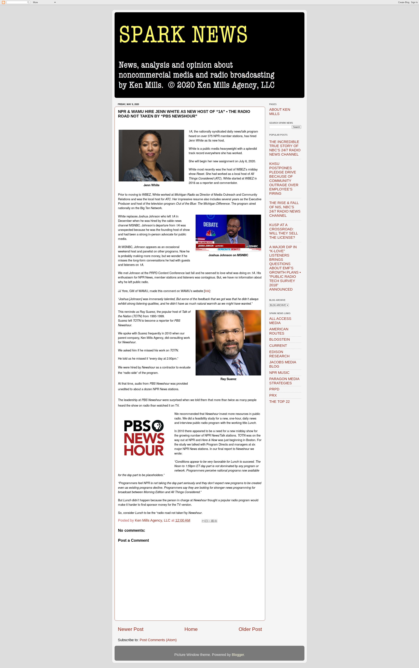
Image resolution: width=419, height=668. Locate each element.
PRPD (274, 389)
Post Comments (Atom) (158, 640)
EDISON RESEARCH (279, 354)
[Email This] (203, 521)
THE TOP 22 (279, 402)
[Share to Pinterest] (215, 521)
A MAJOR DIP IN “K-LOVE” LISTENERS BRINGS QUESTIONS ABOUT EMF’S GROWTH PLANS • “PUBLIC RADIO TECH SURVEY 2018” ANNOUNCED (285, 268)
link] (207, 291)
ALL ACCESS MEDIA (280, 321)
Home (191, 629)
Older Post (250, 629)
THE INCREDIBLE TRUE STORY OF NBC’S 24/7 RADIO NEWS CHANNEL (285, 148)
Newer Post (130, 629)
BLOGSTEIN (279, 339)
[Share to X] (209, 521)
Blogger (238, 655)
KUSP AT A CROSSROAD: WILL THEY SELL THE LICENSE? (283, 231)
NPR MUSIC (279, 373)
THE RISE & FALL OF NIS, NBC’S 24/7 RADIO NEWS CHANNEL (285, 209)
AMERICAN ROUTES (278, 331)
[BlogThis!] (206, 521)
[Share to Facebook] (212, 521)
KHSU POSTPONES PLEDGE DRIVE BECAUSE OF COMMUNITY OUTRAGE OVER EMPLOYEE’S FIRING (283, 178)
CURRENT (278, 346)
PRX (273, 395)
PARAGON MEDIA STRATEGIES (284, 381)
